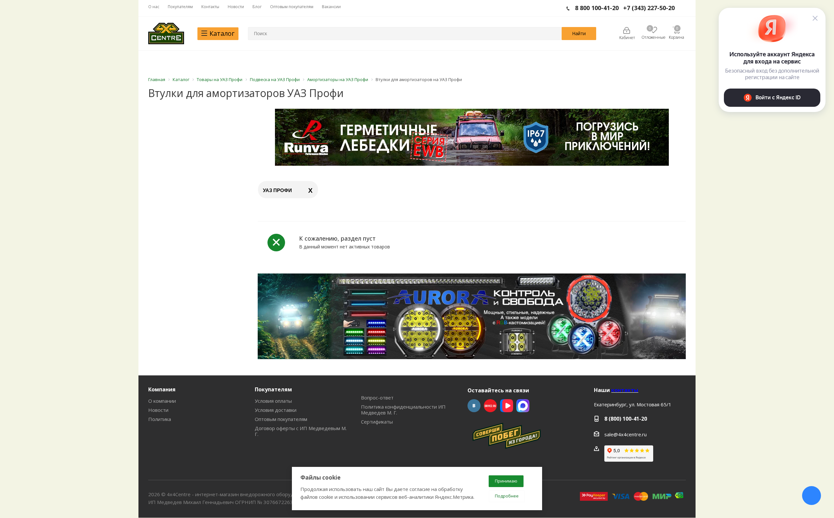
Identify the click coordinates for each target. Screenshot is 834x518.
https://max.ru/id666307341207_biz (522, 405)
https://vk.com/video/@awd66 (506, 405)
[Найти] (579, 33)
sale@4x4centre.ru (625, 434)
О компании (162, 401)
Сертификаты (377, 421)
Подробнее (507, 496)
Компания (162, 389)
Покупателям (273, 389)
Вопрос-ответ (377, 397)
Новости (158, 410)
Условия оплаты (273, 401)
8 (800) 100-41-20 (625, 418)
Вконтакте (474, 405)
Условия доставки (275, 410)
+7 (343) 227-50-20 (649, 8)
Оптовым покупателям (281, 419)
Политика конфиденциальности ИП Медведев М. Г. (403, 409)
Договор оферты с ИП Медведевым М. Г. (301, 431)
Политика (159, 419)
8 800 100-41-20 (597, 8)
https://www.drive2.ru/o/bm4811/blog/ (490, 405)
